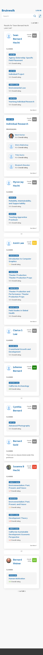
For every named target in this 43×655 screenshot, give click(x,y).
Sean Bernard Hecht (17, 39)
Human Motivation (17, 578)
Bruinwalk (8, 10)
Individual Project (16, 74)
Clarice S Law (17, 332)
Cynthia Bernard (17, 409)
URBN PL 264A (13, 84)
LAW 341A (12, 98)
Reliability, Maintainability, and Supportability (20, 202)
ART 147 (12, 422)
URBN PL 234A (13, 515)
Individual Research (17, 124)
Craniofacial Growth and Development (20, 350)
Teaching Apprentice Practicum (18, 218)
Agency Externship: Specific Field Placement (21, 59)
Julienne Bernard (17, 369)
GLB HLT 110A (13, 307)
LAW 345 (12, 71)
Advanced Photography (19, 425)
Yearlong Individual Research (21, 101)
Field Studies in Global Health (18, 311)
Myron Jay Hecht (18, 184)
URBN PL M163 (13, 528)
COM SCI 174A (13, 255)
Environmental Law (17, 88)
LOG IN (38, 10)
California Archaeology (19, 386)
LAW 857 (12, 54)
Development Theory (18, 518)
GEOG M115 (13, 498)
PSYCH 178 (12, 575)
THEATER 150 (13, 288)
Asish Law (18, 243)
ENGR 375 (12, 214)
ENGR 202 (12, 197)
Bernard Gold (17, 443)
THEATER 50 (13, 272)
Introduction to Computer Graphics (20, 260)
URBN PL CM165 (14, 482)
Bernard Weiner (17, 562)
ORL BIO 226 (13, 346)
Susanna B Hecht (18, 468)
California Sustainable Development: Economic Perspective (19, 534)
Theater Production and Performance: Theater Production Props (19, 294)
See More (33, 110)
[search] (17, 16)
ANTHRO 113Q (14, 383)
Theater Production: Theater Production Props (20, 276)
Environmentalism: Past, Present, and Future (19, 486)
